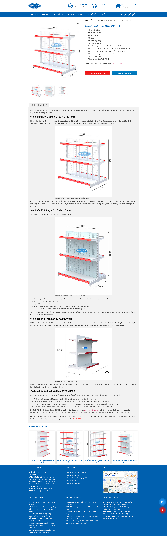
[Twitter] (125, 14)
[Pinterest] (129, 14)
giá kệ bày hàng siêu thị (92, 410)
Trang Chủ (34, 14)
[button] (78, 23)
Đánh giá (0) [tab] (42, 105)
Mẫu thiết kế (91, 14)
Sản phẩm (57, 14)
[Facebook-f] (121, 14)
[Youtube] (133, 14)
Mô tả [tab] (33, 105)
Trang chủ (88, 20)
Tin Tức (69, 14)
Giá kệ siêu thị (98, 20)
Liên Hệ (102, 14)
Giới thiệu (45, 14)
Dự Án (80, 14)
